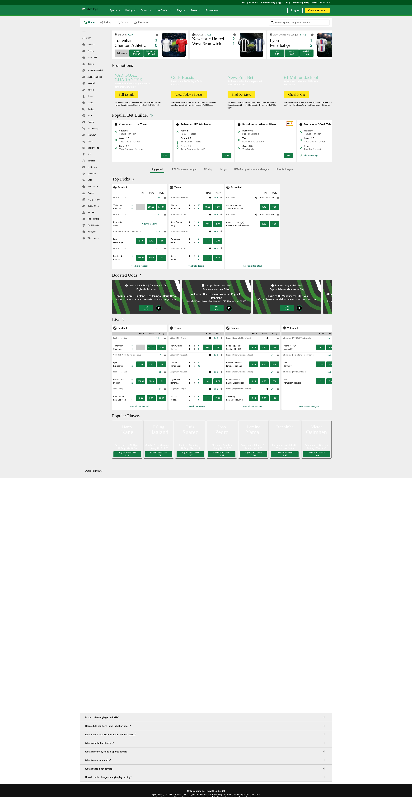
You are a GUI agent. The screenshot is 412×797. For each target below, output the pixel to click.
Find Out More (241, 94)
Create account (317, 10)
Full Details (126, 94)
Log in (295, 10)
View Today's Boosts (188, 94)
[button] (122, 53)
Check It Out (296, 94)
